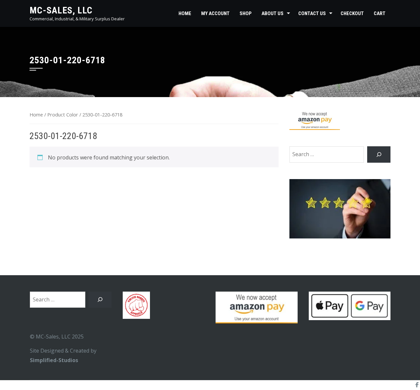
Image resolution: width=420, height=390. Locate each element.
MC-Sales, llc (61, 10)
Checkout (352, 13)
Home (184, 13)
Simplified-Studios (54, 360)
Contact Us (312, 13)
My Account (215, 13)
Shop (246, 13)
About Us (273, 13)
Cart (380, 13)
